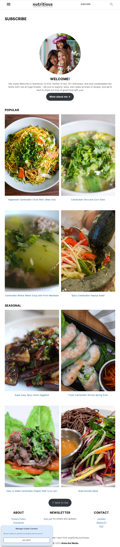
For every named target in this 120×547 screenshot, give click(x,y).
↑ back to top (60, 502)
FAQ (101, 526)
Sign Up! (48, 519)
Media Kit (101, 522)
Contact (101, 519)
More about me (59, 96)
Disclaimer (18, 522)
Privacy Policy (18, 519)
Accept (26, 540)
